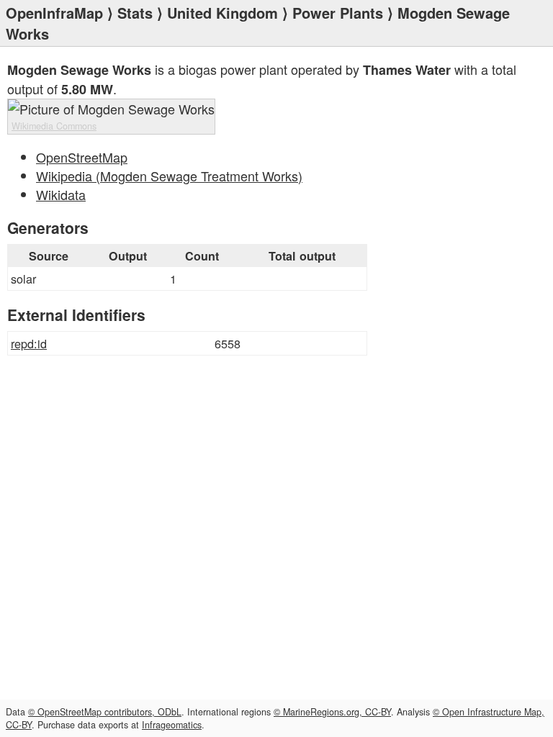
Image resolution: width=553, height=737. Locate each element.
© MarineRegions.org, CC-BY (332, 711)
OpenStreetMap (81, 157)
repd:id (29, 343)
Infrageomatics (172, 724)
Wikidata (61, 194)
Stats (135, 12)
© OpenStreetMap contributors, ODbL (104, 711)
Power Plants (337, 12)
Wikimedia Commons (54, 125)
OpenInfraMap (54, 12)
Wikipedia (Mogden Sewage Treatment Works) (169, 175)
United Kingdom (222, 12)
